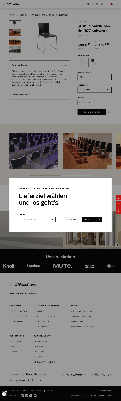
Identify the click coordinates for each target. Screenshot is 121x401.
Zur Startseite (71, 220)
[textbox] (37, 219)
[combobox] (37, 219)
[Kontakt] (118, 197)
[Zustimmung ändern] (4, 393)
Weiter (88, 220)
